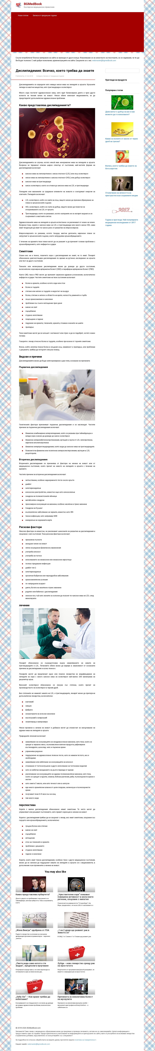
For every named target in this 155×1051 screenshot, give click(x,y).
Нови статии (23, 15)
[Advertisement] (77, 36)
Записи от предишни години (45, 15)
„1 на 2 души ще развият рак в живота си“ (73, 931)
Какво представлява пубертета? (33, 894)
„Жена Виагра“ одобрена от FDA (32, 930)
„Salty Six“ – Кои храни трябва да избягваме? (33, 997)
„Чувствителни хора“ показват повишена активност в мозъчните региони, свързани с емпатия (75, 897)
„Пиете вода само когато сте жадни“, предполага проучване (32, 964)
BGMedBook (33, 4)
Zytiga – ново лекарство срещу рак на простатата (76, 964)
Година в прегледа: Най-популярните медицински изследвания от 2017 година (121, 222)
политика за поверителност (85, 1040)
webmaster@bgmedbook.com (104, 60)
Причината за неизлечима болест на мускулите (75, 997)
